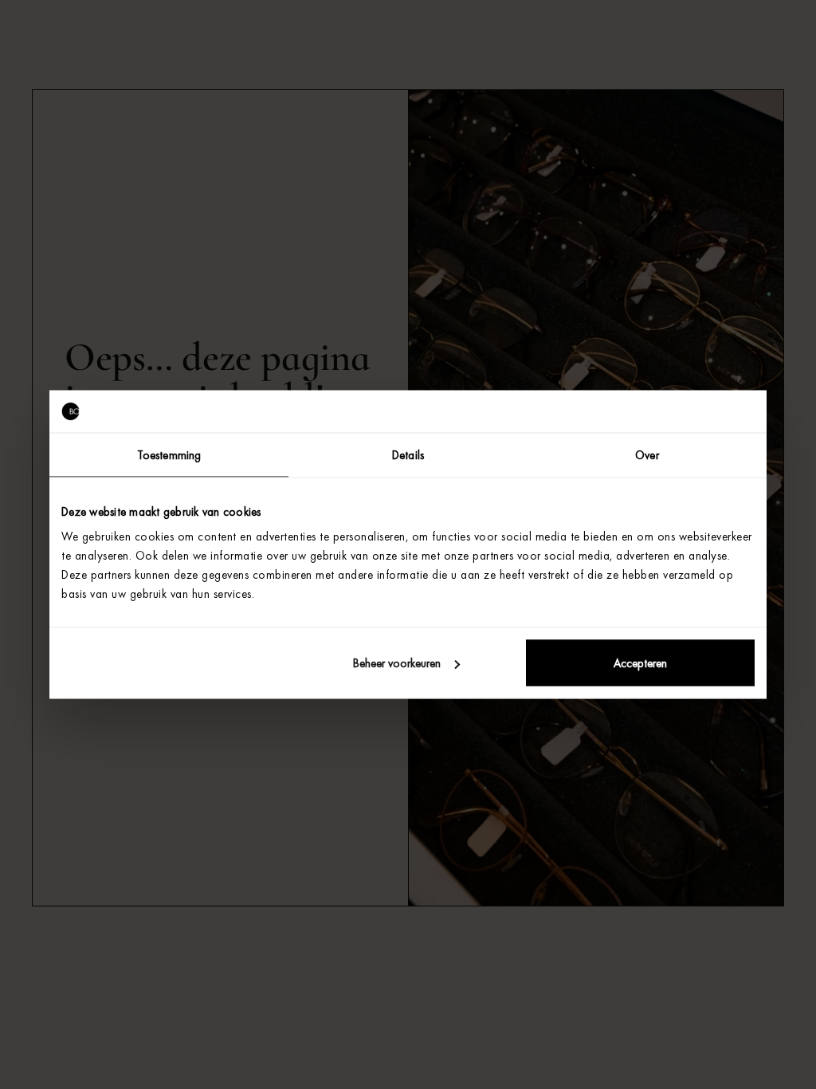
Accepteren (640, 663)
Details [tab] (408, 454)
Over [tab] (646, 454)
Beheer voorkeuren (397, 663)
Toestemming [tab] (169, 454)
